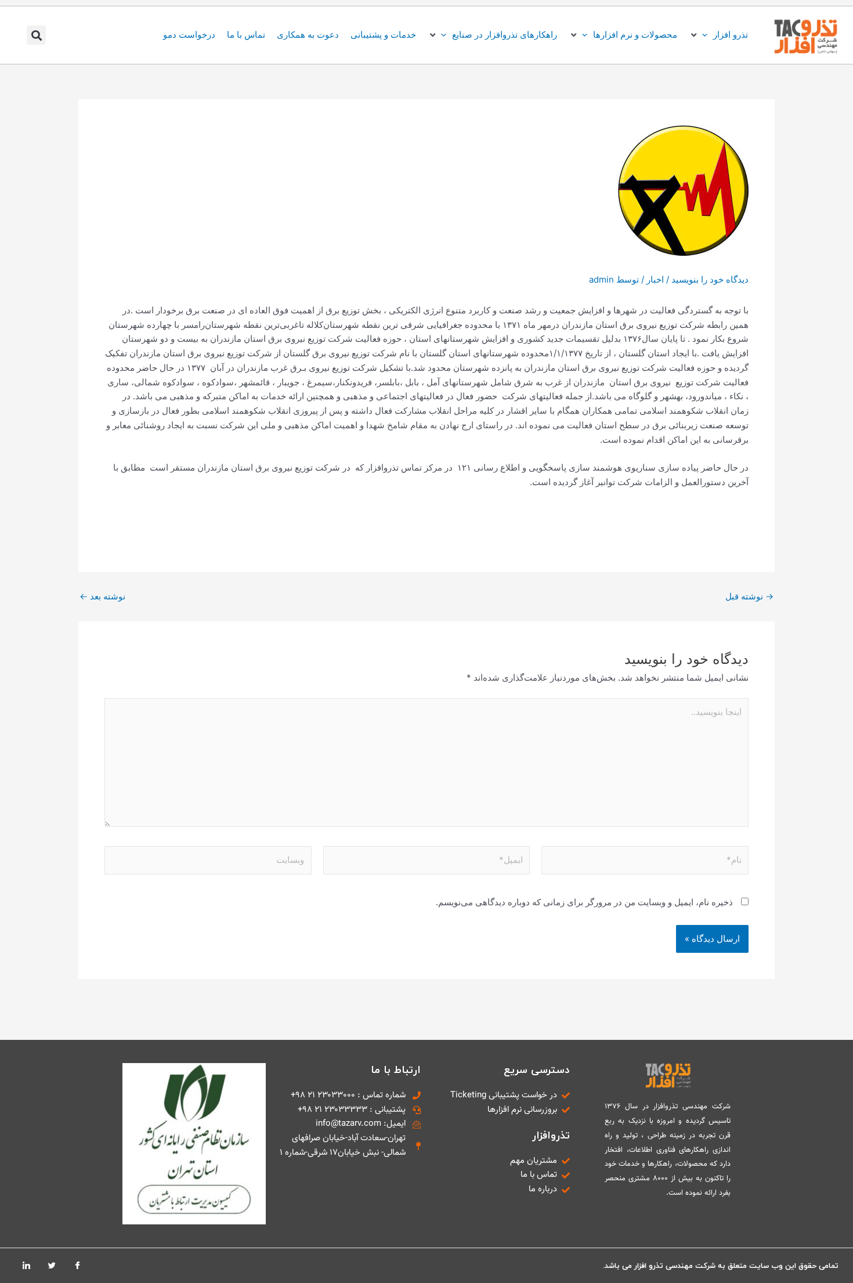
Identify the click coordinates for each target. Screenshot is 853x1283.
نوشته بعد (102, 596)
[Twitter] (51, 1265)
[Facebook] (77, 1265)
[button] (718, 35)
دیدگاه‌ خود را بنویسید (710, 279)
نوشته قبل (749, 596)
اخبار (655, 279)
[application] (707, 34)
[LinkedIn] (26, 1265)
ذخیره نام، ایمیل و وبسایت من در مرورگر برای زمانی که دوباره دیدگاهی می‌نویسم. (584, 902)
